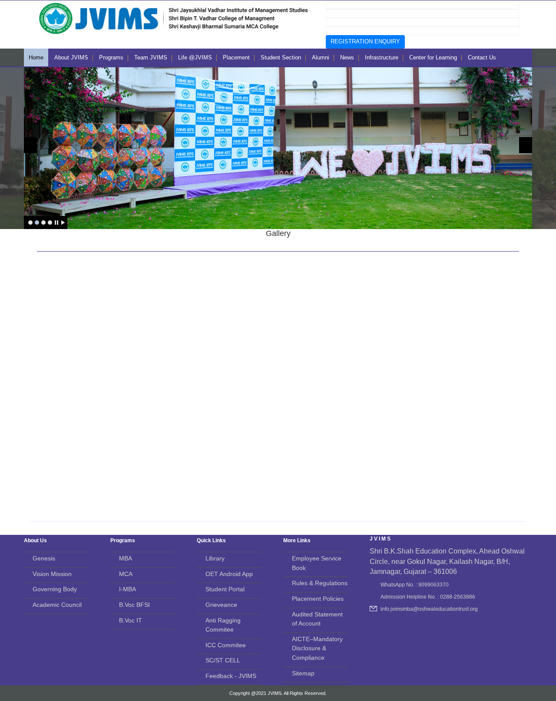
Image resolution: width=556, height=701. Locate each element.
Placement (236, 57)
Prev (30, 145)
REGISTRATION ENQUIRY (365, 42)
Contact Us (482, 57)
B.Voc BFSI (134, 604)
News (347, 57)
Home (36, 57)
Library (215, 558)
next (525, 145)
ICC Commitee (225, 645)
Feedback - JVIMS (230, 675)
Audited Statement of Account (317, 619)
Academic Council (57, 604)
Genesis (44, 558)
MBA (125, 558)
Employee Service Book (316, 563)
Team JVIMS (150, 57)
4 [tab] (50, 222)
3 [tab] (43, 222)
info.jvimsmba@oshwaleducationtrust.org (429, 609)
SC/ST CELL (222, 660)
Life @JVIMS (195, 57)
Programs (111, 57)
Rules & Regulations (320, 583)
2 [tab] (37, 222)
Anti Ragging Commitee (223, 625)
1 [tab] (30, 222)
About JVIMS (71, 57)
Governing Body (55, 589)
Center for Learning (433, 57)
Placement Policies (318, 598)
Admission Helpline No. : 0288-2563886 (428, 597)
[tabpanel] (278, 148)
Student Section (281, 57)
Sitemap (303, 673)
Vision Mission (52, 573)
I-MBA (127, 589)
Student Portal (225, 589)
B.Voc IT (130, 620)
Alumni (320, 57)
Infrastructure (381, 57)
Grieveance (221, 604)
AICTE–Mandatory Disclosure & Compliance (317, 648)
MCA (125, 573)
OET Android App (229, 573)
